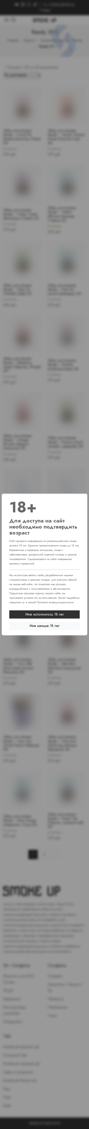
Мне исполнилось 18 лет (44, 614)
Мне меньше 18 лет (44, 625)
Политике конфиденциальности (55, 602)
